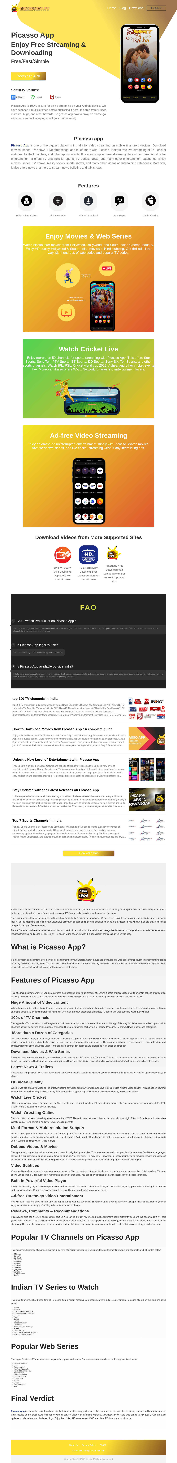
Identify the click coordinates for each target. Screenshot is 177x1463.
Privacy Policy (89, 1445)
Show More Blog (89, 853)
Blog (122, 8)
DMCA (103, 1445)
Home (111, 8)
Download (136, 8)
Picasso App (18, 1411)
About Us (73, 1445)
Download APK (28, 76)
